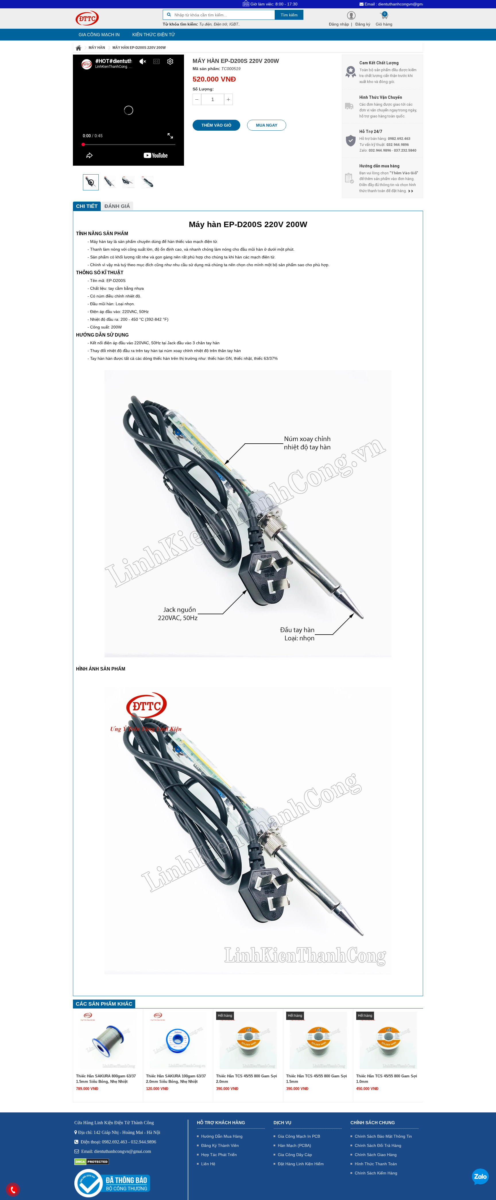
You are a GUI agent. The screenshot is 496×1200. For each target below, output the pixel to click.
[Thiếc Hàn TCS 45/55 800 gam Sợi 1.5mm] (318, 1040)
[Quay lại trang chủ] (78, 48)
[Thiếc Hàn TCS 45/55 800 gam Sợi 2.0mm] (248, 1040)
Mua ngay (266, 125)
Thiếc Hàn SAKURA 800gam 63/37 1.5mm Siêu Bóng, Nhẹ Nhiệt (106, 1079)
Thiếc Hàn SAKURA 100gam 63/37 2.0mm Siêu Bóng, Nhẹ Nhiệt (176, 1079)
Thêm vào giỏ (216, 125)
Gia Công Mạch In (99, 34)
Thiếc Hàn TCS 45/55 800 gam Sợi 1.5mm (316, 1079)
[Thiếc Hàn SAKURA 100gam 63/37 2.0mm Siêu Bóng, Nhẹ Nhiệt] (178, 1040)
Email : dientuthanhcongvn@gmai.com (358, 4)
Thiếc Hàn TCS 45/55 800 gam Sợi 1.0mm (386, 1079)
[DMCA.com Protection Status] (91, 1161)
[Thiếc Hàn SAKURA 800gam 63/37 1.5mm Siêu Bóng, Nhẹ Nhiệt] (108, 1040)
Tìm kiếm (289, 15)
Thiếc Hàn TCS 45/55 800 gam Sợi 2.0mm (246, 1079)
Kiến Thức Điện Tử (153, 34)
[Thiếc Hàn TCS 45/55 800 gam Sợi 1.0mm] (388, 1040)
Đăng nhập (339, 24)
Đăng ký (362, 24)
